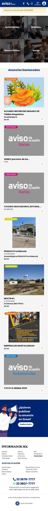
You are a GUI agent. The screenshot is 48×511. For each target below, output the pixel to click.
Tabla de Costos (31, 469)
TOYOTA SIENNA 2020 (15, 388)
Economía (21, 456)
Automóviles (6, 467)
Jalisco (20, 452)
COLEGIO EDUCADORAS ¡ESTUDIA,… (22, 206)
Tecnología (6, 458)
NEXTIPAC (9, 298)
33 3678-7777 (25, 479)
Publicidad (38, 456)
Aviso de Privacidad (15, 497)
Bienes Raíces (6, 472)
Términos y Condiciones (31, 497)
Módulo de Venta (32, 472)
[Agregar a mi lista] (42, 119)
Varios (4, 474)
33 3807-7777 (25, 484)
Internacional (22, 458)
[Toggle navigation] (44, 3)
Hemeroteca (38, 454)
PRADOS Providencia (15, 251)
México (4, 454)
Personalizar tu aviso (33, 467)
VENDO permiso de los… (17, 159)
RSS (35, 452)
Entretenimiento (7, 456)
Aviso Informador (27, 503)
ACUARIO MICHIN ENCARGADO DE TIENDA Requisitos (21, 113)
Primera (4, 452)
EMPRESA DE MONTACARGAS (19, 345)
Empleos (5, 469)
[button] (24, 3)
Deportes (21, 454)
